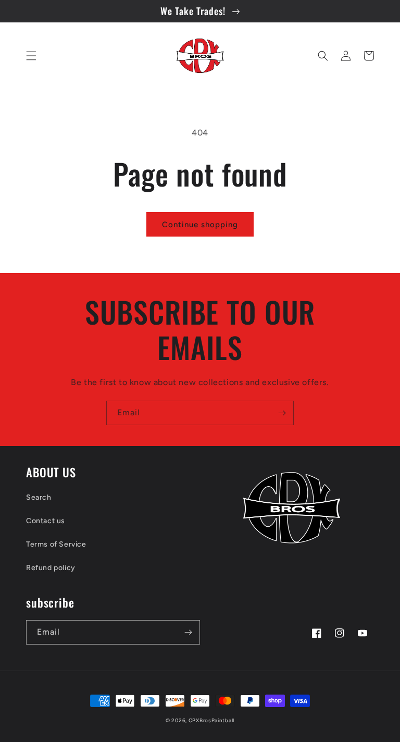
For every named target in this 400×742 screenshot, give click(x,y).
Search (39, 497)
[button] (31, 55)
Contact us (45, 520)
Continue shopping (200, 224)
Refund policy (51, 567)
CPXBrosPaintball (211, 720)
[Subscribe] (281, 413)
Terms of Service (56, 544)
